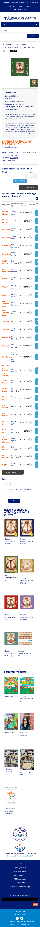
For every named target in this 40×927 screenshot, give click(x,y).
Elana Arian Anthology (24, 734)
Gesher (13, 406)
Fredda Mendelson (15, 337)
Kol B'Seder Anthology (8, 770)
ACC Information (20, 879)
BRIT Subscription (20, 871)
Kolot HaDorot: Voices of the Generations (9, 811)
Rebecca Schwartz (14, 304)
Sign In (11, 6)
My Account (22, 10)
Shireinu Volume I (10, 733)
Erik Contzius (14, 346)
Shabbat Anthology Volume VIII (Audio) (24, 653)
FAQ (20, 864)
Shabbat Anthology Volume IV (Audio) (26, 580)
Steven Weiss (13, 229)
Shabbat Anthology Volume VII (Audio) (10, 653)
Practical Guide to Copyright (20, 887)
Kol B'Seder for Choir (25, 773)
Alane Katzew (13, 360)
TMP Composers (20, 875)
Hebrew (15, 104)
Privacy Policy (20, 914)
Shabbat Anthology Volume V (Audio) (10, 617)
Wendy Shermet (14, 270)
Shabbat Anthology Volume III (10, 577)
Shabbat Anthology (17, 101)
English (21, 104)
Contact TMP (20, 883)
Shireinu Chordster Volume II (26, 698)
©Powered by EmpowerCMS (20, 924)
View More (32, 134)
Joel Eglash (15, 147)
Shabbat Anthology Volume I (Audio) (10, 541)
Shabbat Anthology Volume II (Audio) (26, 541)
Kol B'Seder (15, 321)
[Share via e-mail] (4, 51)
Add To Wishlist (28, 187)
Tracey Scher (13, 213)
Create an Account (24, 6)
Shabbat (8, 483)
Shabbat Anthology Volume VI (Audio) (26, 617)
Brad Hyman (13, 254)
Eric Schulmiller (15, 246)
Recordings (14, 158)
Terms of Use (20, 911)
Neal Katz (14, 415)
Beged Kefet (13, 423)
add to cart (20, 181)
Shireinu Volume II (11, 696)
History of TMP (20, 868)
